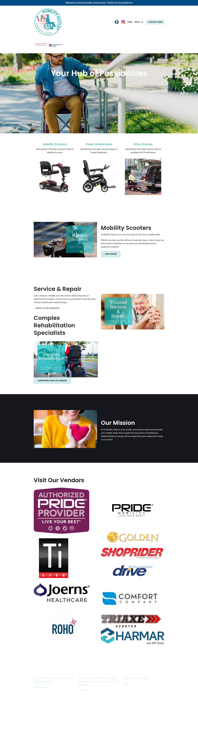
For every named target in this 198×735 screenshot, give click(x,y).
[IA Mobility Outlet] (48, 22)
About (137, 22)
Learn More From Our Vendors (52, 381)
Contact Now (155, 22)
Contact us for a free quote (47, 308)
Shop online (111, 254)
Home (130, 22)
